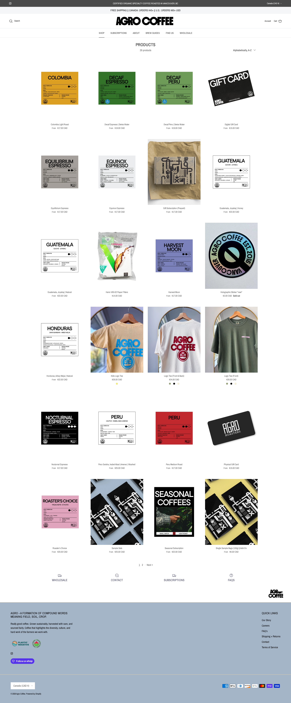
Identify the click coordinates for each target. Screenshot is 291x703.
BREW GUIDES (153, 33)
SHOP (101, 33)
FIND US (170, 33)
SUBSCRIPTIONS (118, 33)
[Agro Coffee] (145, 21)
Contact (265, 642)
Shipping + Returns (271, 636)
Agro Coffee (20, 693)
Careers (265, 625)
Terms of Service (270, 647)
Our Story (266, 620)
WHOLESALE (186, 33)
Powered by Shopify (33, 693)
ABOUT (136, 33)
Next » (150, 565)
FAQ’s (265, 631)
